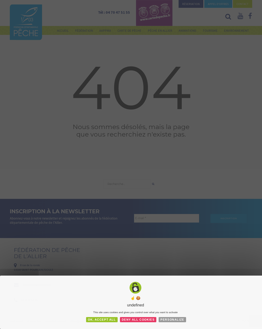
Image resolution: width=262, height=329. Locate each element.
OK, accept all (102, 319)
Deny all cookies (138, 319)
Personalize (172, 319)
